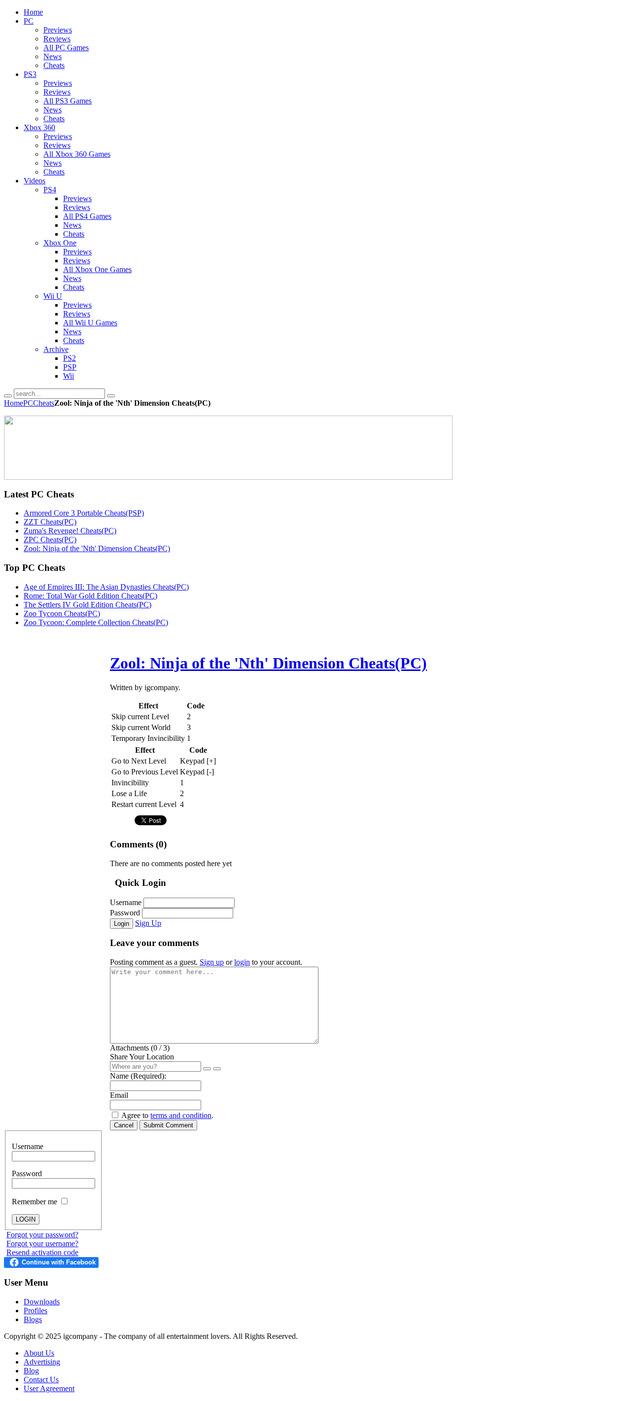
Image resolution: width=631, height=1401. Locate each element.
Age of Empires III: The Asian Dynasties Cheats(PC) (106, 587)
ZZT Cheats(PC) (50, 522)
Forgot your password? (42, 1234)
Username (125, 902)
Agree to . (167, 1115)
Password (125, 913)
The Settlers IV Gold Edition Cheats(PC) (87, 604)
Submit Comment (168, 1125)
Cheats (43, 403)
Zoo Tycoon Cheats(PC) (62, 613)
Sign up (212, 962)
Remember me (35, 1201)
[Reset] (111, 395)
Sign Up (148, 923)
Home (13, 403)
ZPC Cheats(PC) (50, 539)
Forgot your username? (42, 1243)
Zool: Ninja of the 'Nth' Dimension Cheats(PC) (97, 548)
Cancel (124, 1125)
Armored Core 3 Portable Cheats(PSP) (84, 513)
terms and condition (180, 1115)
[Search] (8, 395)
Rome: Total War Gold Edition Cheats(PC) (90, 596)
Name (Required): (138, 1076)
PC (28, 403)
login (242, 962)
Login (121, 923)
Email (119, 1095)
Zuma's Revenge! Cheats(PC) (70, 530)
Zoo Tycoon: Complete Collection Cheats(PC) (96, 622)
